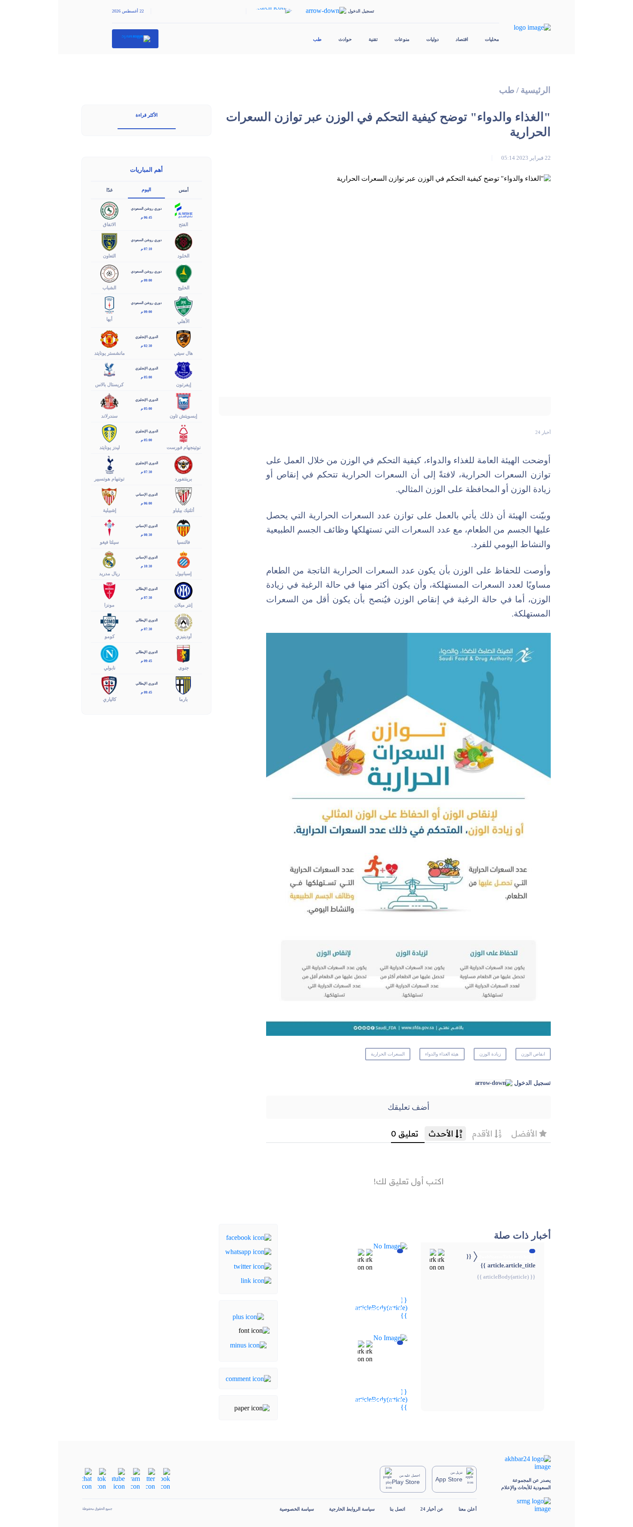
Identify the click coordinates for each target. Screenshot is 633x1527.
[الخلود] (183, 241)
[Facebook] (248, 1237)
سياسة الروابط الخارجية (352, 1509)
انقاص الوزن (533, 1053)
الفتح (183, 224)
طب (317, 39)
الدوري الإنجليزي (146, 337)
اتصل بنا (397, 1509)
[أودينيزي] (183, 621)
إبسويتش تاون (183, 415)
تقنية (373, 39)
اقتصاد (462, 39)
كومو (110, 636)
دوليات (432, 39)
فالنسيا (183, 542)
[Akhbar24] (521, 1463)
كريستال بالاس (109, 384)
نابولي (109, 667)
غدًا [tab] (109, 189)
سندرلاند (109, 415)
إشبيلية (109, 510)
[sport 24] (135, 38)
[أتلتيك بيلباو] (183, 495)
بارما (183, 699)
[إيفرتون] (183, 369)
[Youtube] (118, 1478)
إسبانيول (183, 573)
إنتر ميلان (183, 604)
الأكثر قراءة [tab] (147, 115)
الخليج (183, 287)
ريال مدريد (109, 573)
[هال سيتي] (183, 338)
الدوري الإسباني (147, 494)
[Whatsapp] (248, 1251)
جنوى (183, 667)
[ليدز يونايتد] (109, 432)
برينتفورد (183, 478)
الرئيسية (536, 90)
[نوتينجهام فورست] (183, 432)
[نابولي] (109, 653)
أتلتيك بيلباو (183, 510)
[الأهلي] (183, 305)
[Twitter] (252, 1265)
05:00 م (146, 377)
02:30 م (146, 346)
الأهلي (183, 321)
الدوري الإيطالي (147, 589)
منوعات (402, 39)
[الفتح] (183, 210)
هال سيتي (183, 353)
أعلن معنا (468, 1509)
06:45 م (146, 218)
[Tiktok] (102, 1478)
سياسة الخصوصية (296, 1509)
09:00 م (146, 280)
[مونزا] (109, 590)
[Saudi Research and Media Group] (521, 1505)
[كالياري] (109, 684)
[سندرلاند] (109, 401)
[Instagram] (135, 1478)
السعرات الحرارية (388, 1053)
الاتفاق (109, 224)
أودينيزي (184, 636)
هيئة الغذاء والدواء (442, 1053)
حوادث (345, 39)
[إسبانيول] (183, 558)
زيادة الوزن (490, 1053)
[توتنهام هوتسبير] (109, 464)
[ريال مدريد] (109, 558)
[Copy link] (256, 1280)
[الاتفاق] (109, 210)
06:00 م (146, 503)
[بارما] (183, 684)
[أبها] (109, 304)
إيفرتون (183, 384)
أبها (109, 319)
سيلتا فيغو (109, 542)
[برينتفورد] (183, 464)
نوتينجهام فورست (184, 447)
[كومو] (109, 621)
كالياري (109, 699)
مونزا (109, 604)
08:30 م (146, 535)
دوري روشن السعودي (146, 209)
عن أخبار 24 (432, 1509)
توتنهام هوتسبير (109, 478)
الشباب (109, 287)
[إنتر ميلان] (183, 590)
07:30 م (146, 472)
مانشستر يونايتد (109, 353)
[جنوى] (183, 653)
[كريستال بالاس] (109, 369)
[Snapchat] (87, 1478)
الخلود (183, 255)
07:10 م (146, 249)
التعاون (109, 255)
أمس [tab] (184, 189)
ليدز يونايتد (109, 447)
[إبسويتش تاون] (183, 401)
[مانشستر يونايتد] (109, 338)
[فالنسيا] (183, 527)
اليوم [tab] (146, 189)
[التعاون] (109, 241)
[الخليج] (183, 272)
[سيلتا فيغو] (109, 527)
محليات (492, 39)
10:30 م (146, 566)
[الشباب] (109, 272)
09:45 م (146, 661)
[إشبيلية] (109, 495)
